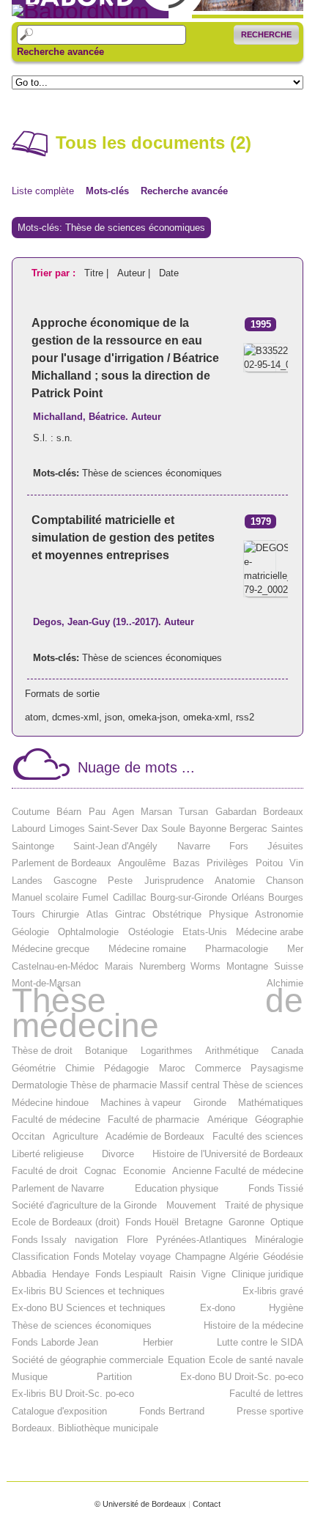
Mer (295, 948)
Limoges (67, 828)
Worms (205, 966)
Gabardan (235, 811)
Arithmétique (232, 1050)
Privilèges (227, 862)
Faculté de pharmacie (153, 1119)
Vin (296, 862)
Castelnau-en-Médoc (55, 966)
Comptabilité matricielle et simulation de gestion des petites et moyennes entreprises (123, 537)
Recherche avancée (60, 52)
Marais (119, 966)
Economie (144, 1170)
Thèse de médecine (157, 1013)
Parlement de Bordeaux (61, 862)
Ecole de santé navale (256, 1359)
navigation (96, 1239)
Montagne (247, 966)
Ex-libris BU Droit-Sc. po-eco (73, 1393)
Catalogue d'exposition (59, 1411)
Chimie (79, 1068)
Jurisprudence (174, 880)
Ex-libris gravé (272, 1290)
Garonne (246, 1222)
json (113, 717)
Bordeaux (283, 811)
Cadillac (130, 897)
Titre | (97, 273)
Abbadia (29, 1274)
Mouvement (191, 1205)
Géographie (279, 1119)
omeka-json (152, 717)
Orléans (247, 897)
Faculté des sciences (257, 1136)
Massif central (190, 1085)
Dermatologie (39, 1085)
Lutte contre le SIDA (260, 1342)
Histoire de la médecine (253, 1325)
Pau (97, 811)
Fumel (95, 897)
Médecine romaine (147, 948)
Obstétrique (176, 914)
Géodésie (283, 1256)
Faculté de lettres (266, 1393)
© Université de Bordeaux (140, 1503)
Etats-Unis (204, 931)
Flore (137, 1239)
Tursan (193, 811)
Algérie (244, 1256)
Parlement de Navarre (58, 1188)
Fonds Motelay (104, 1256)
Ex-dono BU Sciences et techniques (89, 1307)
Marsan (156, 811)
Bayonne (207, 828)
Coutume (31, 811)
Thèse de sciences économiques (152, 473)
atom (35, 717)
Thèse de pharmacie (113, 1085)
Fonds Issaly (39, 1239)
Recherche (266, 34)
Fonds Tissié (275, 1188)
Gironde (209, 1102)
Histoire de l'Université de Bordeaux (227, 1153)
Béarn (68, 811)
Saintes (287, 828)
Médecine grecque (50, 948)
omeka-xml (206, 717)
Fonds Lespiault (129, 1274)
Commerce (218, 1068)
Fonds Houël (152, 1222)
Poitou (269, 862)
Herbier (158, 1342)
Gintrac (130, 914)
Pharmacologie (236, 948)
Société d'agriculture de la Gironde (84, 1205)
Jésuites (285, 846)
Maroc (172, 1068)
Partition (114, 1376)
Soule (173, 828)
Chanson (284, 880)
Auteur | (135, 273)
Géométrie (34, 1068)
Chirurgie (60, 914)
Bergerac (248, 828)
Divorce (118, 1153)
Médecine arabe (269, 931)
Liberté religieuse (48, 1153)
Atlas (97, 914)
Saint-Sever (113, 828)
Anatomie (235, 880)
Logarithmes (167, 1050)
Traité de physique (264, 1205)
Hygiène (286, 1307)
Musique (30, 1376)
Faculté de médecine (56, 1119)
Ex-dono (217, 1307)
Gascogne (75, 880)
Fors (238, 846)
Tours (23, 914)
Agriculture (75, 1136)
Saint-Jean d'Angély (115, 846)
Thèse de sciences (263, 1085)
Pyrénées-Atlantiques (201, 1239)
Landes (27, 880)
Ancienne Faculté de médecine (237, 1170)
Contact (206, 1503)
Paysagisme (277, 1068)
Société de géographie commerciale (87, 1359)
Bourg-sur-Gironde (188, 897)
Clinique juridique (267, 1274)
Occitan (28, 1136)
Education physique (176, 1188)
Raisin (182, 1274)
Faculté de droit (45, 1170)
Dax (149, 828)
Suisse (288, 966)
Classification (40, 1256)
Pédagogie (126, 1068)
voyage (155, 1256)
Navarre (193, 846)
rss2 (245, 717)
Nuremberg (162, 966)
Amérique (227, 1119)
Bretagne (204, 1222)
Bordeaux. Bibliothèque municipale (85, 1428)
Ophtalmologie (88, 931)
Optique (286, 1222)
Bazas (186, 862)
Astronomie (279, 914)
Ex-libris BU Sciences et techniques (88, 1290)
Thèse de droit (42, 1050)
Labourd (28, 828)
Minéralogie (279, 1239)
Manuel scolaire (45, 897)
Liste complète (43, 190)
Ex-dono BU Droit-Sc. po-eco (241, 1376)
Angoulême (142, 862)
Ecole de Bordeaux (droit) (65, 1222)
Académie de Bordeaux (154, 1136)
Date (169, 273)
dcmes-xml (75, 717)
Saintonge (33, 846)
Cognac (100, 1170)
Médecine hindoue (50, 1102)
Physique (228, 914)
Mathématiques (270, 1102)
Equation (186, 1359)
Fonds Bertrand (171, 1411)
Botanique (106, 1050)
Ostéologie (151, 931)
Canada (287, 1050)
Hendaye (70, 1274)
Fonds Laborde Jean (55, 1342)
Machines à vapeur (140, 1102)
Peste (120, 880)
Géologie (30, 931)
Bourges (285, 897)
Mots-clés (107, 190)
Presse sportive (270, 1411)
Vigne (213, 1274)
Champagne (200, 1256)
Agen (123, 811)
